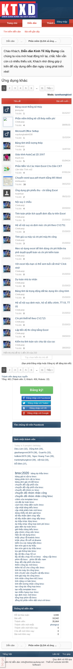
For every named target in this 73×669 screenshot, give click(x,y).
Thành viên (52, 23)
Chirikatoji (19, 122)
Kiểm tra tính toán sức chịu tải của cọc (35, 341)
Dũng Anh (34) (36, 449)
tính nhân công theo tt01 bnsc (29, 578)
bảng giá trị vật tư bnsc (26, 476)
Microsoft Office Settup (27, 131)
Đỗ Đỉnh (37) (20, 464)
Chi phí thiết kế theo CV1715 (30, 318)
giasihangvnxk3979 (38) (25, 452)
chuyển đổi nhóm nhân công (31, 492)
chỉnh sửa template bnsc (26, 499)
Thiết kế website (53, 662)
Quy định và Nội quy (62, 659)
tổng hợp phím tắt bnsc (26, 597)
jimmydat (19, 110)
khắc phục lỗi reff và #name (28, 540)
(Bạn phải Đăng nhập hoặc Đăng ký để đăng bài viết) (46, 363)
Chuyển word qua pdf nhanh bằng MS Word (38, 177)
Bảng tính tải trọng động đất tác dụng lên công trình (42, 291)
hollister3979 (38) (22, 456)
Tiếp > (50, 88)
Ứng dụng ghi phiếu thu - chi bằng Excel (36, 190)
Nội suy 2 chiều (23, 202)
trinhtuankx (20, 181)
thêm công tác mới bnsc (26, 565)
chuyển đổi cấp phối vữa (26, 484)
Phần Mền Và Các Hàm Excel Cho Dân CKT (38, 166)
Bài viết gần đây (32, 31)
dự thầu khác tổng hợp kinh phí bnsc (32, 524)
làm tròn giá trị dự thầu (25, 545)
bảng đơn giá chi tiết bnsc (27, 482)
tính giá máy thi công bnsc (27, 575)
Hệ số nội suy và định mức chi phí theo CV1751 (40, 225)
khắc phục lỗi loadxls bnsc (27, 537)
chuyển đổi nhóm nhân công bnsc (34, 496)
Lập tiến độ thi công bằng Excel (31, 330)
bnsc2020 (22, 473)
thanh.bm (19, 158)
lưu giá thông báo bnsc (25, 551)
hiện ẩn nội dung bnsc (25, 535)
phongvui (54, 624)
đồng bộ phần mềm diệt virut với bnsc (32, 600)
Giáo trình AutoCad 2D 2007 (30, 154)
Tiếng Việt (7, 654)
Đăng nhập (62, 22)
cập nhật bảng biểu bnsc (26, 507)
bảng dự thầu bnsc (39, 473)
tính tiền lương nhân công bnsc (29, 584)
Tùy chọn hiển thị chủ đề (36, 357)
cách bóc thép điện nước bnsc (29, 505)
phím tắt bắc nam (38, 559)
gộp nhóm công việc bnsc (27, 532)
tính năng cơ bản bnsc (25, 581)
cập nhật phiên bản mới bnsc (28, 510)
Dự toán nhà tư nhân (26, 279)
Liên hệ (56, 654)
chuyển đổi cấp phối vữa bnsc (29, 487)
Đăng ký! (36, 390)
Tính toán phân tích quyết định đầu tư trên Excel (40, 213)
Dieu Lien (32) (21, 449)
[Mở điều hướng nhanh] (67, 41)
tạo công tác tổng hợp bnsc (28, 586)
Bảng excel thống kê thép (28, 107)
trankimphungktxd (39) (25, 460)
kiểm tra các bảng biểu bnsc (28, 543)
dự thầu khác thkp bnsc (26, 521)
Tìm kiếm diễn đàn (12, 31)
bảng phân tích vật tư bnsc (27, 479)
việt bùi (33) (42, 460)
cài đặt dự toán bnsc (24, 502)
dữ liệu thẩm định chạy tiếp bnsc (30, 518)
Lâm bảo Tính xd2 (23, 169)
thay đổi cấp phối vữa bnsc (27, 562)
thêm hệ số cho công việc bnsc (30, 567)
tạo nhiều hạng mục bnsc (27, 592)
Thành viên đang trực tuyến (15, 376)
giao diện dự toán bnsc (25, 526)
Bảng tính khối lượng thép (29, 143)
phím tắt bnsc (21, 559)
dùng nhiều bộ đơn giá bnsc (28, 513)
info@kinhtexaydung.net (32, 662)
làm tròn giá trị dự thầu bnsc (28, 548)
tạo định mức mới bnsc (26, 595)
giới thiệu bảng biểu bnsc (26, 529)
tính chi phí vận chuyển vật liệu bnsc (32, 573)
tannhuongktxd (63, 94)
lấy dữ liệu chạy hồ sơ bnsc (28, 556)
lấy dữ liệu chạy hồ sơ (25, 554)
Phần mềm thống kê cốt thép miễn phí (35, 118)
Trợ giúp (66, 654)
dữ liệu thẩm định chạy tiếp (27, 515)
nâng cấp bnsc (50, 556)
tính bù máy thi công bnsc (27, 570)
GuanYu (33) (45, 452)
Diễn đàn (32, 23)
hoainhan (19, 194)
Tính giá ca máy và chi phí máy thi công (36, 237)
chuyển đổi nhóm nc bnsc (27, 490)
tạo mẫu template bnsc (25, 589)
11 (42, 88)
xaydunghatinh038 (24, 134)
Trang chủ (12, 23)
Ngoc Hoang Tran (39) (43, 456)
